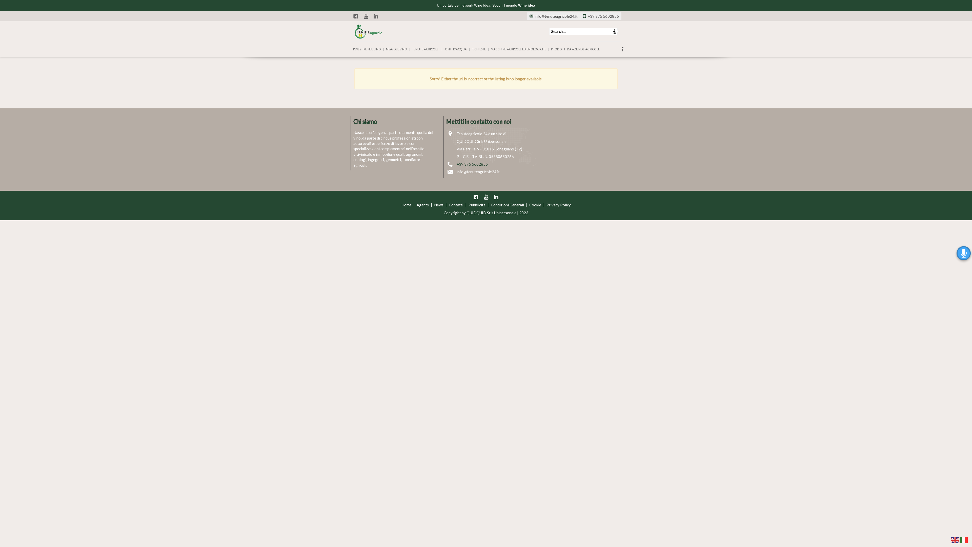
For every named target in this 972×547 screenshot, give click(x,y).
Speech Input (615, 31)
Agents (423, 205)
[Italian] (964, 539)
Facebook (355, 16)
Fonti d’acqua (455, 49)
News (438, 205)
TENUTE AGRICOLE (425, 49)
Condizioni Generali (507, 205)
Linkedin (376, 16)
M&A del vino (396, 49)
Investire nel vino (367, 49)
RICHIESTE (479, 49)
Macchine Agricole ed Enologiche (518, 49)
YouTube (366, 16)
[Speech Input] (583, 31)
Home (406, 205)
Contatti (456, 205)
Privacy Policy (558, 205)
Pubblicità (477, 205)
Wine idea (526, 5)
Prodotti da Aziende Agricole (575, 49)
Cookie (535, 205)
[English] (955, 539)
